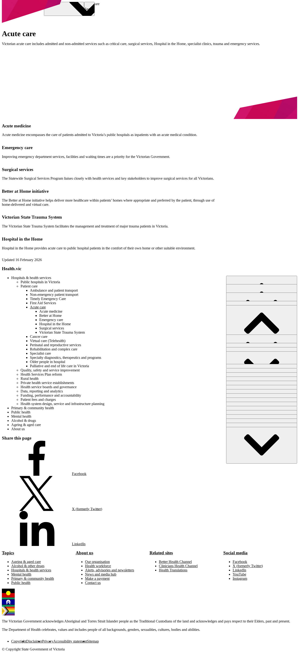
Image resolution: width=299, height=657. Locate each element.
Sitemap (93, 641)
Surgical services (17, 169)
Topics (8, 552)
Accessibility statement (70, 641)
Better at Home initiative (25, 191)
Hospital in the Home (22, 239)
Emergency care (17, 147)
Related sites (161, 552)
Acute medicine (16, 125)
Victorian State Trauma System (32, 217)
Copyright (18, 641)
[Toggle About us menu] (261, 445)
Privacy (47, 641)
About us (84, 552)
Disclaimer (34, 641)
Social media (235, 552)
